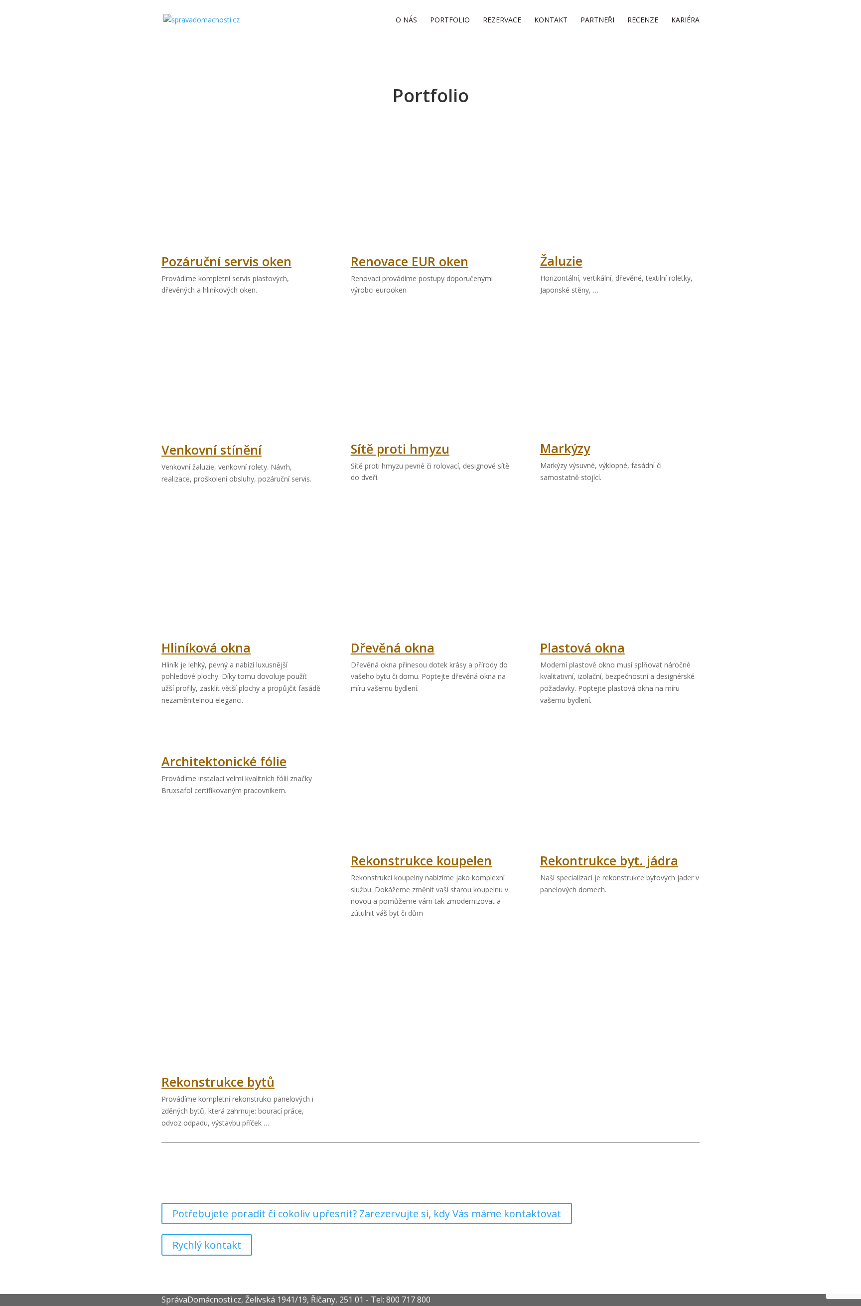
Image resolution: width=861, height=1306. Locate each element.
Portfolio (450, 20)
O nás (406, 20)
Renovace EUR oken (409, 261)
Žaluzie (561, 260)
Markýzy (565, 448)
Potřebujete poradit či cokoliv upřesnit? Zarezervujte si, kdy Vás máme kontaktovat (366, 1213)
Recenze (642, 20)
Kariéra (685, 20)
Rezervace (502, 20)
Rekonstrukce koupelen (421, 860)
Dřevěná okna (392, 647)
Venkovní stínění (211, 449)
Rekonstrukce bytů (218, 1081)
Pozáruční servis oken (226, 261)
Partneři (597, 20)
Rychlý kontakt (206, 1245)
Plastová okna (582, 647)
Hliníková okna (206, 647)
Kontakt (551, 20)
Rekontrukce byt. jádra (609, 860)
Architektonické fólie (224, 761)
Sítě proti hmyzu (400, 448)
